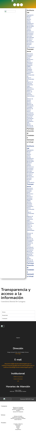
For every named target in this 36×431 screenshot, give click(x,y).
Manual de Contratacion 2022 (30, 121)
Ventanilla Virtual (30, 141)
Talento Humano (29, 29)
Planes (28, 58)
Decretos (29, 44)
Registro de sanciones (30, 82)
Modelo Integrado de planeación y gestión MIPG (30, 24)
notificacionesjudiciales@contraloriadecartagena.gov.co (18, 365)
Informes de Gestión (30, 99)
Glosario (29, 68)
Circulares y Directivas (30, 39)
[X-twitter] (18, 4)
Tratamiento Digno (30, 85)
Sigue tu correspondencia (30, 79)
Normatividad (30, 37)
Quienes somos (29, 20)
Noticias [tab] (3, 312)
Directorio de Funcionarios (30, 32)
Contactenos (30, 72)
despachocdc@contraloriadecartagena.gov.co (18, 364)
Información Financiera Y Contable (30, 55)
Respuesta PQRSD (29, 65)
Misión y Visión (29, 17)
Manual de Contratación (30, 117)
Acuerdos (29, 43)
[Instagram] (21, 4)
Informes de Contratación (30, 126)
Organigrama (30, 15)
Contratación (30, 113)
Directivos (29, 27)
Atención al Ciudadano (30, 134)
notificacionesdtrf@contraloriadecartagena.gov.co (18, 367)
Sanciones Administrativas (30, 96)
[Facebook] (14, 4)
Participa (30, 129)
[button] (30, 143)
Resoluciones (30, 41)
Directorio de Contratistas (30, 115)
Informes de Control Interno (30, 110)
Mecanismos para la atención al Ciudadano (30, 61)
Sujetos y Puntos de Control (29, 92)
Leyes (28, 46)
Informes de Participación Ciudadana (30, 106)
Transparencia (30, 50)
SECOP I (29, 124)
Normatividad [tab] (5, 315)
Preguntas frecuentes (29, 70)
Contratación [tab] (4, 318)
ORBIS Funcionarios (18, 376)
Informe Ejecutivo (29, 102)
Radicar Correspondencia (30, 75)
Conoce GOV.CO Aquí (27, 399)
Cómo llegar (18, 353)
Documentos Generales (30, 35)
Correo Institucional (18, 379)
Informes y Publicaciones (30, 88)
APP (18, 381)
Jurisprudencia (30, 47)
